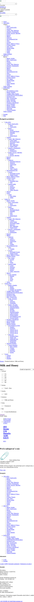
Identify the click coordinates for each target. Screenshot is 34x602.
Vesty (11, 134)
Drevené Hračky (14, 306)
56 (5, 374)
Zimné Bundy (13, 136)
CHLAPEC (6, 23)
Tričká (8, 52)
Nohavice (9, 38)
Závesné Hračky (14, 318)
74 (5, 379)
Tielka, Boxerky (14, 190)
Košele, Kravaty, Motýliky (13, 33)
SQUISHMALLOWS (12, 91)
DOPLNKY (6, 88)
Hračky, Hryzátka (11, 101)
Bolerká (12, 276)
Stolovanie (9, 108)
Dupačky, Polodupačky (13, 32)
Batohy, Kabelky (11, 92)
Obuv (8, 40)
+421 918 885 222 (5, 601)
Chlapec (9, 355)
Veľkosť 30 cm (14, 331)
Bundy (8, 26)
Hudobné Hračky (14, 312)
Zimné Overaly (14, 175)
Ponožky (12, 188)
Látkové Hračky (14, 313)
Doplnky (12, 327)
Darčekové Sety (11, 96)
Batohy (12, 286)
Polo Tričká (13, 196)
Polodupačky (13, 151)
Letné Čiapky (13, 140)
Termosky (12, 301)
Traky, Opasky (14, 169)
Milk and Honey (9, 400)
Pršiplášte (12, 133)
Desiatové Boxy (14, 336)
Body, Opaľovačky (12, 27)
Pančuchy (12, 187)
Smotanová (8, 406)
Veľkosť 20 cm (14, 330)
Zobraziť (2, 414)
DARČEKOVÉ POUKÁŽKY (15, 95)
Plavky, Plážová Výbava (13, 43)
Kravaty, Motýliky (14, 155)
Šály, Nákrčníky (14, 145)
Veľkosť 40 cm (14, 333)
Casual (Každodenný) (10, 412)
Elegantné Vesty (14, 181)
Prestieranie (13, 342)
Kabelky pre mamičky (15, 289)
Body (11, 125)
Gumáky (12, 249)
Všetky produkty (7, 54)
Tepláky (12, 167)
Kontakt (5, 114)
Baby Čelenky (13, 346)
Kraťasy (9, 35)
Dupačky (12, 149)
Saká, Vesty (10, 46)
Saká (11, 182)
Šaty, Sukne (10, 79)
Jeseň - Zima (8, 388)
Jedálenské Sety (14, 339)
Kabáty (12, 130)
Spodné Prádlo (10, 80)
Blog (4, 116)
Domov (2, 361)
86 (5, 382)
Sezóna (3, 385)
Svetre (8, 51)
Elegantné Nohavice (15, 161)
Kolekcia (4, 397)
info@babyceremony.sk (16, 601)
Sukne (11, 262)
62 (5, 375)
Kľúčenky (12, 328)
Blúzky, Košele (11, 58)
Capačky (9, 29)
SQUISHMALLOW (15, 316)
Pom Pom (12, 351)
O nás (4, 559)
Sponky (12, 352)
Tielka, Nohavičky (15, 271)
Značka (4, 391)
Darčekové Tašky (11, 295)
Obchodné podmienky (14, 564)
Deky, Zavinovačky (12, 98)
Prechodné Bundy (14, 131)
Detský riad (13, 337)
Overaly (9, 42)
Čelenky (12, 220)
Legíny (12, 185)
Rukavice (12, 143)
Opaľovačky (13, 127)
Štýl (3, 409)
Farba (3, 403)
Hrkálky (12, 309)
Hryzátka (12, 310)
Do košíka (2, 12)
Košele (12, 154)
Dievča (8, 357)
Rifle (11, 166)
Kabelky (12, 288)
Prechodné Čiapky (15, 142)
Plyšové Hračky (14, 315)
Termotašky (13, 303)
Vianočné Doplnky (12, 343)
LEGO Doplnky (11, 104)
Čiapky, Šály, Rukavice (13, 30)
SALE (5, 21)
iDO (6, 394)
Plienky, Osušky (11, 105)
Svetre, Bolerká (11, 83)
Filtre (1, 369)
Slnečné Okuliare (11, 107)
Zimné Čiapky (13, 146)
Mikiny (8, 36)
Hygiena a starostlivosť (13, 102)
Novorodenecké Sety (12, 39)
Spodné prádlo (10, 48)
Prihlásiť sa (3, 7)
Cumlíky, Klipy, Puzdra (13, 94)
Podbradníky (13, 340)
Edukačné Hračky (14, 307)
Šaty (11, 261)
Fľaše (11, 300)
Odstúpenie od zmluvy (26, 564)
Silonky (12, 270)
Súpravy (9, 49)
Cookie (2, 564)
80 (5, 380)
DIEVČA (5, 55)
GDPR (6, 564)
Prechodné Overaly (15, 173)
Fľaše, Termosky (11, 99)
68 (5, 377)
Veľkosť (4, 371)
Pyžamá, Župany (11, 45)
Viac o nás (2, 470)
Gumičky (12, 349)
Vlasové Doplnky (11, 110)
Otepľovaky (13, 164)
